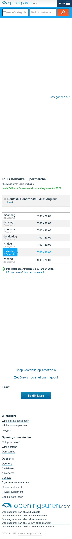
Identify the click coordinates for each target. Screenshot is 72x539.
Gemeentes (8, 451)
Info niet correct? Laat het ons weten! (25, 272)
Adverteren (8, 472)
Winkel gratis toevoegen (15, 420)
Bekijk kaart (36, 395)
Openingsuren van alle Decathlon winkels (24, 515)
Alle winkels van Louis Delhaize (18, 184)
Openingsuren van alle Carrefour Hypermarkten (28, 526)
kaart (10, 202)
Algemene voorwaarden (15, 482)
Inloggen (6, 430)
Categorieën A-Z (60, 97)
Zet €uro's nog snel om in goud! (36, 377)
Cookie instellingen (12, 496)
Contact (6, 477)
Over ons (7, 463)
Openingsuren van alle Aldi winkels (21, 511)
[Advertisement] (36, 55)
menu (62, 3)
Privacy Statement (12, 491)
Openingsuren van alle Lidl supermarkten (24, 519)
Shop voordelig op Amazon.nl (36, 370)
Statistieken (8, 468)
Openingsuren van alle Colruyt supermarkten (26, 522)
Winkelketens (9, 446)
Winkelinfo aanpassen (14, 425)
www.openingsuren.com (30, 533)
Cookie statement (12, 487)
